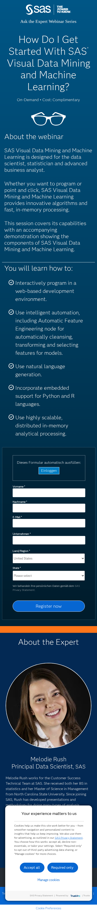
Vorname (19, 486)
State (17, 568)
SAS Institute (48, 14)
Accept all (32, 867)
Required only (62, 867)
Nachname (20, 501)
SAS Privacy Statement (69, 837)
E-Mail (17, 517)
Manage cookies (48, 880)
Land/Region (21, 551)
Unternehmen (21, 533)
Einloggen (49, 470)
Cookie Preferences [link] (48, 908)
